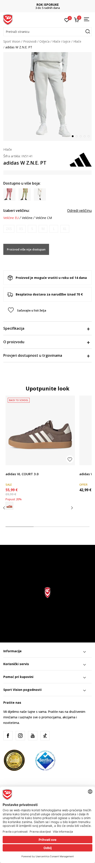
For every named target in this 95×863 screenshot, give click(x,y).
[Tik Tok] (45, 735)
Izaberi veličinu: (16, 211)
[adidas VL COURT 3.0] (40, 430)
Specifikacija (13, 328)
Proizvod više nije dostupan (26, 249)
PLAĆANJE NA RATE (51, 4)
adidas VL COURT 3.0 (22, 474)
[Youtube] (32, 735)
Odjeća (44, 41)
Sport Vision (11, 41)
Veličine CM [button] (44, 218)
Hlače (77, 41)
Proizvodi (29, 41)
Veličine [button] (27, 218)
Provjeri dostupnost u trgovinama (32, 355)
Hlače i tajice (61, 41)
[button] (47, 31)
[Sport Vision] (7, 19)
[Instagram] (20, 735)
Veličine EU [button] (11, 218)
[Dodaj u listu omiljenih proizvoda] (70, 459)
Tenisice (11, 469)
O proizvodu (13, 341)
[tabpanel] (47, 96)
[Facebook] (8, 735)
